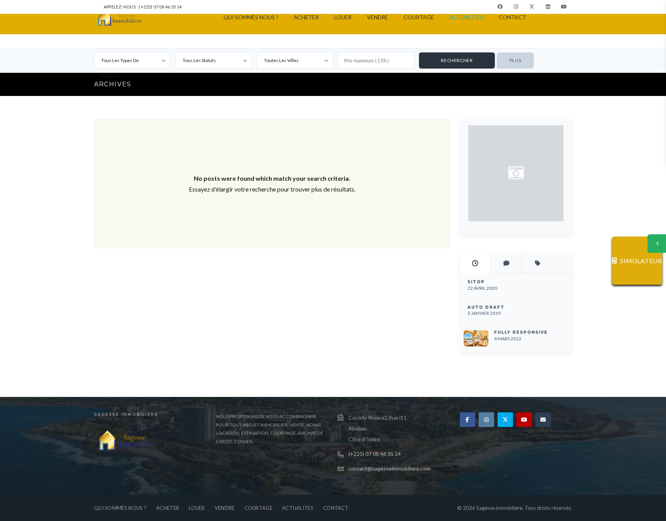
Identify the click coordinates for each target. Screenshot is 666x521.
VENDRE (377, 17)
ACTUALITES (466, 17)
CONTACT (512, 17)
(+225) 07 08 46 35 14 (374, 453)
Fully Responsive (521, 332)
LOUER (343, 17)
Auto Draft (486, 307)
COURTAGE (419, 17)
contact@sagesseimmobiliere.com (389, 468)
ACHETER (306, 17)
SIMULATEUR (641, 260)
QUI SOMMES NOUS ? (251, 17)
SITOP (476, 281)
